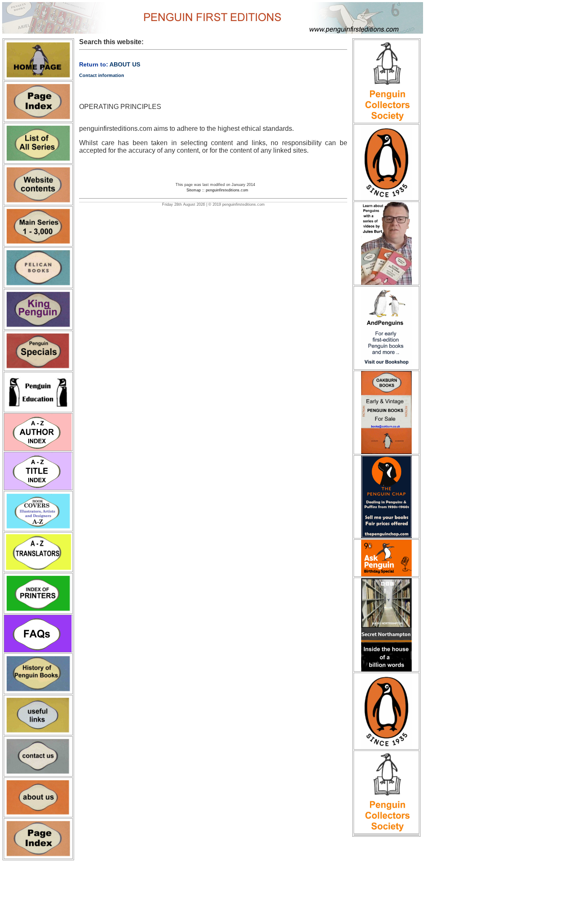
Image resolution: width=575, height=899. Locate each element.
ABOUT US (124, 64)
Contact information (101, 75)
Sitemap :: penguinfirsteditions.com (217, 190)
